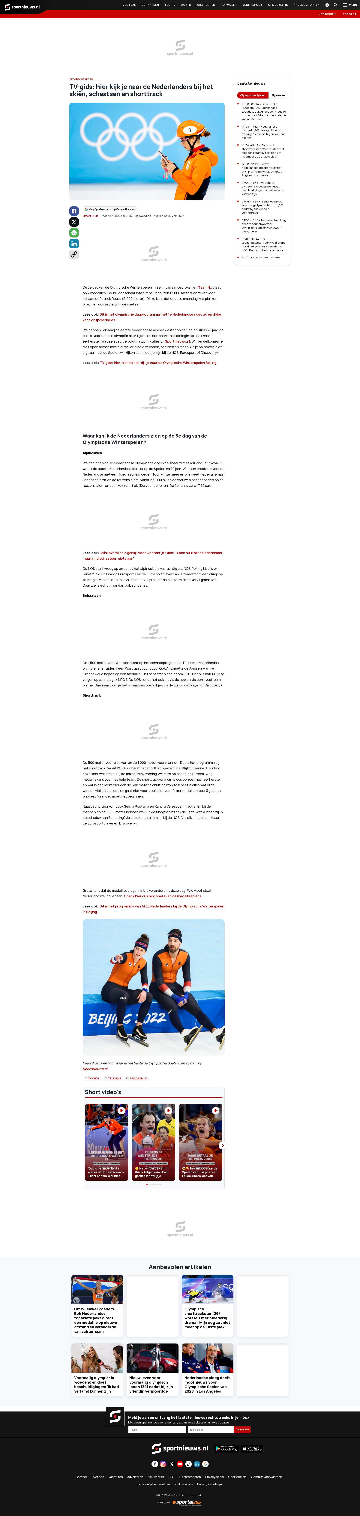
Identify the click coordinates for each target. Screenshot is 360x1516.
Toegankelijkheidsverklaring (154, 1484)
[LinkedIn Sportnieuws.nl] (197, 1464)
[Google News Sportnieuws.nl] (205, 1464)
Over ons (98, 1477)
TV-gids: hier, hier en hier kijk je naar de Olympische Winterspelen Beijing (158, 362)
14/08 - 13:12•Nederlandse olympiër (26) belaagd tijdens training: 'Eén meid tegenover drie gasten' (263, 132)
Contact (81, 1477)
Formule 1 (229, 5)
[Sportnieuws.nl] (22, 7)
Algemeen (278, 95)
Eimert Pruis (90, 216)
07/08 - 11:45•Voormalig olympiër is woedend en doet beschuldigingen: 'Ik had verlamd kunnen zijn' (263, 188)
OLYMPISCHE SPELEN (81, 79)
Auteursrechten (190, 1477)
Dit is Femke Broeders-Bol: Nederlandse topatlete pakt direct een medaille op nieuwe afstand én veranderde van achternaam (95, 1320)
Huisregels (185, 1484)
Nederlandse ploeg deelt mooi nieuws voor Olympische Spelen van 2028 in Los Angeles (207, 1384)
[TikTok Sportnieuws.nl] (188, 1464)
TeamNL (205, 287)
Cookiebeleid (237, 1477)
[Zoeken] (335, 5)
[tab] (147, 1185)
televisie (114, 1078)
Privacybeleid (214, 1477)
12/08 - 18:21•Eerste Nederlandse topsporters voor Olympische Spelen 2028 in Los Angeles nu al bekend (262, 169)
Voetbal (129, 5)
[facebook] (74, 211)
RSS (171, 1477)
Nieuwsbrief (156, 1477)
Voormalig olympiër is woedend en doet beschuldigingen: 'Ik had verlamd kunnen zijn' (96, 1384)
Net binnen (327, 14)
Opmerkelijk (278, 5)
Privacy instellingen (210, 1484)
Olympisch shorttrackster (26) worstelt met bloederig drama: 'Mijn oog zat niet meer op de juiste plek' (207, 1317)
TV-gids (93, 1078)
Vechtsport (252, 5)
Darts (186, 5)
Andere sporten (307, 5)
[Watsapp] (74, 232)
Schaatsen (150, 5)
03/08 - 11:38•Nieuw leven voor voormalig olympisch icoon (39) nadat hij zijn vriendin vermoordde (263, 207)
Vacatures (116, 1477)
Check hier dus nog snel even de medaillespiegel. (163, 896)
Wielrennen (205, 5)
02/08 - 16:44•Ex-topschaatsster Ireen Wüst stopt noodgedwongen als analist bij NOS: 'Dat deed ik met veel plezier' (263, 244)
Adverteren (135, 1477)
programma (138, 1078)
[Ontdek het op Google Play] (226, 1449)
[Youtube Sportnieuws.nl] (180, 1464)
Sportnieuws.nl (177, 341)
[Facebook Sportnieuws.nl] (155, 1464)
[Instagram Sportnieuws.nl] (163, 1464)
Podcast (350, 14)
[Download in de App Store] (252, 1449)
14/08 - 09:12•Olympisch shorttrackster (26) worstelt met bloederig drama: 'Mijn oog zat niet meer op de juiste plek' (263, 150)
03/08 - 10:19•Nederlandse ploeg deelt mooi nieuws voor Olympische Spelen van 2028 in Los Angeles (264, 225)
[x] (74, 222)
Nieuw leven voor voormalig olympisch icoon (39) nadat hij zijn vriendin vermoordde (151, 1384)
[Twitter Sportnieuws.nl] (171, 1464)
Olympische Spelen (253, 95)
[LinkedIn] (74, 243)
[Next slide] (223, 1145)
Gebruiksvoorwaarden (266, 1477)
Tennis (170, 5)
